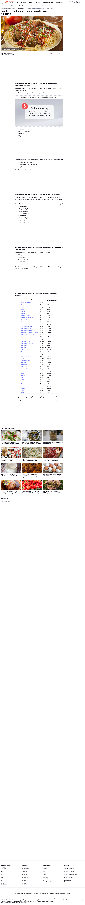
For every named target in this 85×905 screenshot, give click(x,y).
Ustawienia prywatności (65, 893)
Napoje (2, 880)
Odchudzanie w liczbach (68, 878)
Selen (22, 390)
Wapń (22, 371)
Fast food (2, 875)
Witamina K (24, 369)
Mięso (2, 871)
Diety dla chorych (25, 872)
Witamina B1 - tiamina (26, 328)
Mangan (23, 388)
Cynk (22, 384)
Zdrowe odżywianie (21, 2)
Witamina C (24, 324)
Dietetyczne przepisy (67, 880)
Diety (30, 2)
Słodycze (2, 883)
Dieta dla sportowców (25, 878)
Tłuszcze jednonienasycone (27, 317)
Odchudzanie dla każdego (68, 877)
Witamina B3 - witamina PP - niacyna (29, 332)
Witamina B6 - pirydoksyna (27, 337)
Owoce (2, 874)
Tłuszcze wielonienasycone (27, 319)
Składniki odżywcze (48, 2)
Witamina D (24, 364)
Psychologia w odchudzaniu (69, 871)
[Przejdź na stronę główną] (2, 3)
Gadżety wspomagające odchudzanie (70, 875)
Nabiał (2, 878)
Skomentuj (53, 53)
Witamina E (23, 362)
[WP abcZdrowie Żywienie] (11, 2)
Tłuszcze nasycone (25, 315)
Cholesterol (23, 322)
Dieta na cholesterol (25, 868)
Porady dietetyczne (67, 872)
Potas (22, 379)
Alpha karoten (24, 351)
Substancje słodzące (46, 878)
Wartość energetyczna (26, 302)
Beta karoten (24, 354)
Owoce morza (3, 881)
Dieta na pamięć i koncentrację (27, 881)
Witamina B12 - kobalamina (27, 343)
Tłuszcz (23, 313)
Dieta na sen (24, 880)
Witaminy (44, 874)
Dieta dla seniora (25, 877)
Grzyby (2, 877)
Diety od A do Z (14, 5)
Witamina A (24, 345)
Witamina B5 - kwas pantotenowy (29, 334)
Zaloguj (78, 2)
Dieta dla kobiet (24, 875)
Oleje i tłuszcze (3, 868)
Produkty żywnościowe (24, 5)
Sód (22, 381)
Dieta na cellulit (24, 883)
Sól (43, 880)
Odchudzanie (59, 2)
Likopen (23, 358)
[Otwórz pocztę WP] (70, 2)
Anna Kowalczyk (8, 53)
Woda (22, 392)
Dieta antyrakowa (25, 874)
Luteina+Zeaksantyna (26, 360)
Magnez (23, 375)
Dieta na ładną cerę (25, 884)
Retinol (22, 349)
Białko (22, 304)
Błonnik (23, 311)
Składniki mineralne (46, 875)
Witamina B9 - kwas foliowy (27, 339)
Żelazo (22, 373)
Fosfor (22, 377)
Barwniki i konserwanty (47, 881)
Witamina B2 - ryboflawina (27, 330)
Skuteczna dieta (24, 871)
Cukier (22, 309)
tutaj (25, 902)
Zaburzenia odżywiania (54, 5)
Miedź (22, 386)
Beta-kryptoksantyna (26, 356)
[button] (73, 2)
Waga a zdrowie (67, 881)
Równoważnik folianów (26, 326)
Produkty (37, 2)
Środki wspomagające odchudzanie (70, 874)
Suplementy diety (46, 877)
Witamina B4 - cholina (26, 341)
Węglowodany (24, 307)
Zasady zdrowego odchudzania (69, 868)
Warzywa (2, 872)
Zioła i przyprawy (4, 884)
